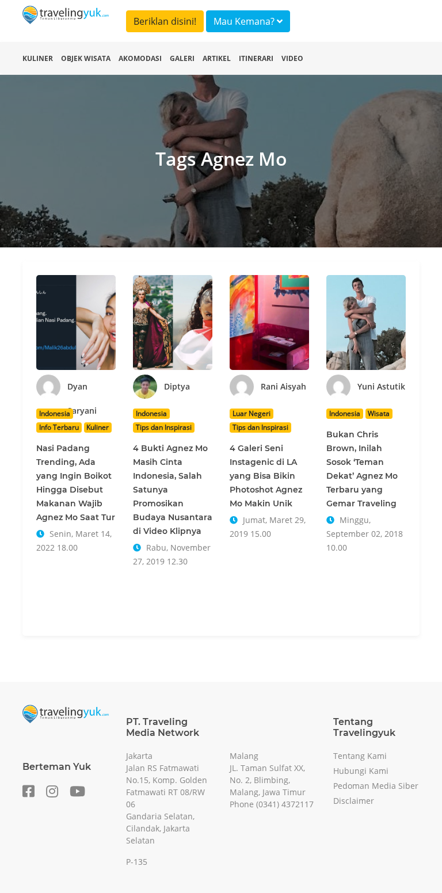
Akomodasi (140, 58)
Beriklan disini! (165, 21)
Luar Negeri (251, 413)
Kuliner (37, 58)
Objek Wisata (85, 58)
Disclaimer (353, 800)
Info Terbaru (59, 427)
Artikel (217, 58)
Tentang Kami (360, 755)
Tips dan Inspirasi (164, 427)
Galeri (182, 58)
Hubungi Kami (360, 770)
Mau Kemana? (245, 21)
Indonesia (54, 413)
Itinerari (256, 58)
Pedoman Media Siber (375, 785)
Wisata (379, 413)
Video (292, 58)
